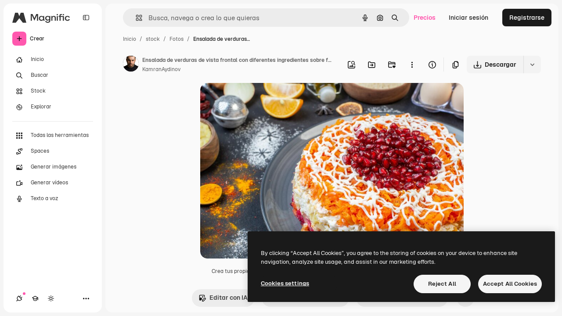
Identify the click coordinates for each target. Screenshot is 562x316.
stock (153, 39)
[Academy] (35, 298)
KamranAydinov (161, 69)
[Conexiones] (19, 298)
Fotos (176, 39)
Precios (425, 18)
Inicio (129, 39)
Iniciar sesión (468, 18)
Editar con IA (228, 298)
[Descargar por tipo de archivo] (532, 64)
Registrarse (526, 18)
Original (256, 100)
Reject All (442, 283)
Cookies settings (285, 283)
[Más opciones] (412, 64)
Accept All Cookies (510, 283)
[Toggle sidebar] (86, 18)
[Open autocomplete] (135, 17)
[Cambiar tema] (51, 298)
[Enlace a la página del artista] (131, 65)
